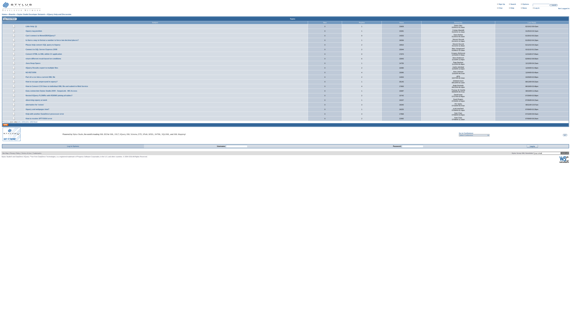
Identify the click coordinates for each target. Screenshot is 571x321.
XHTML (158, 134)
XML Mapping (179, 134)
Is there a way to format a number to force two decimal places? (52, 40)
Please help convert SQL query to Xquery (43, 45)
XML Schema (131, 134)
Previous (6, 122)
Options (526, 4)
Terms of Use (26, 153)
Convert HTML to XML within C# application (44, 54)
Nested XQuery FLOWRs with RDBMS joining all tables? (49, 96)
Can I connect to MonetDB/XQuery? (40, 36)
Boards (12, 14)
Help (512, 8)
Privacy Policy (15, 153)
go (565, 135)
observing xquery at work (36, 100)
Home (4, 14)
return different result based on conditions (43, 59)
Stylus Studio (78, 134)
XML (112, 134)
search (554, 5)
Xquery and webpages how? (37, 109)
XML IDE (103, 134)
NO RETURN (31, 72)
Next (35, 122)
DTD (140, 134)
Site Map (5, 153)
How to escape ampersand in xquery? (42, 82)
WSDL (151, 134)
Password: (397, 146)
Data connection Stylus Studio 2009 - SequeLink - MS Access (51, 91)
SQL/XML (165, 134)
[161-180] (29, 122)
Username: (221, 146)
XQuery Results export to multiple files (42, 68)
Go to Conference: (466, 133)
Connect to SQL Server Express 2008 (41, 49)
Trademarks (37, 153)
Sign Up (502, 4)
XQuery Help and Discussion (59, 14)
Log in (536, 8)
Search (513, 4)
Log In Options (73, 146)
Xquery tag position (34, 31)
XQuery (123, 134)
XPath (145, 134)
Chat (500, 8)
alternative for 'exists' (35, 105)
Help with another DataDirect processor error (45, 114)
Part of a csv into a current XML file (40, 77)
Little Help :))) (31, 26)
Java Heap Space (33, 63)
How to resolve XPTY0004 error (39, 119)
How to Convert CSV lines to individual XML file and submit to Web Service (57, 86)
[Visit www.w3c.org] (564, 162)
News (525, 8)
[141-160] (21, 122)
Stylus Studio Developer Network (31, 14)
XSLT (116, 134)
